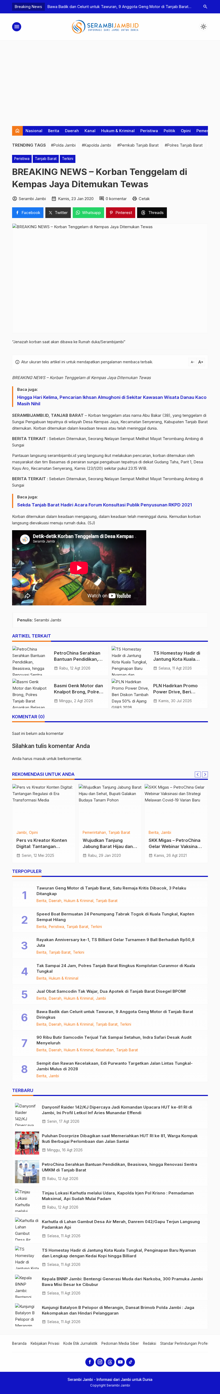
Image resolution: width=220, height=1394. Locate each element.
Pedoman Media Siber (120, 1343)
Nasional (33, 130)
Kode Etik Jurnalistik (80, 1343)
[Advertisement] (110, 80)
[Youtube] (120, 1362)
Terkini (67, 158)
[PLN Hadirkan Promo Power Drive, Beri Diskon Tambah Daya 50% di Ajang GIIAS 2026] (130, 693)
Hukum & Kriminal (118, 130)
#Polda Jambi (63, 145)
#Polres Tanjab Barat (184, 145)
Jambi (21, 833)
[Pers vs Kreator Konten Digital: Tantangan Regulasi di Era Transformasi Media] (43, 805)
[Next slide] (205, 774)
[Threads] (110, 1362)
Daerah (72, 130)
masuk (40, 758)
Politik (169, 130)
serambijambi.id (61, 455)
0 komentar (116, 198)
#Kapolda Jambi (96, 145)
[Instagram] (100, 1362)
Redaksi (149, 1343)
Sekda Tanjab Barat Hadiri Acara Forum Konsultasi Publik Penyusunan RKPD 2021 (104, 504)
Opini (186, 130)
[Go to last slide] (198, 774)
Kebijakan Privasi (45, 1343)
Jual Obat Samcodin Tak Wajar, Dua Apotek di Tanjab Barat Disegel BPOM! (111, 991)
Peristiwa (149, 130)
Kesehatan (105, 1050)
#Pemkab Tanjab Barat (138, 145)
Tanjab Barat (46, 158)
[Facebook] (89, 1362)
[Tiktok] (130, 1362)
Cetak (144, 198)
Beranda (19, 1343)
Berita (53, 130)
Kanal (90, 130)
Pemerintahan (94, 833)
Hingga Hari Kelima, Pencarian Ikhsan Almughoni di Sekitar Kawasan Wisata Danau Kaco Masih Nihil (112, 400)
